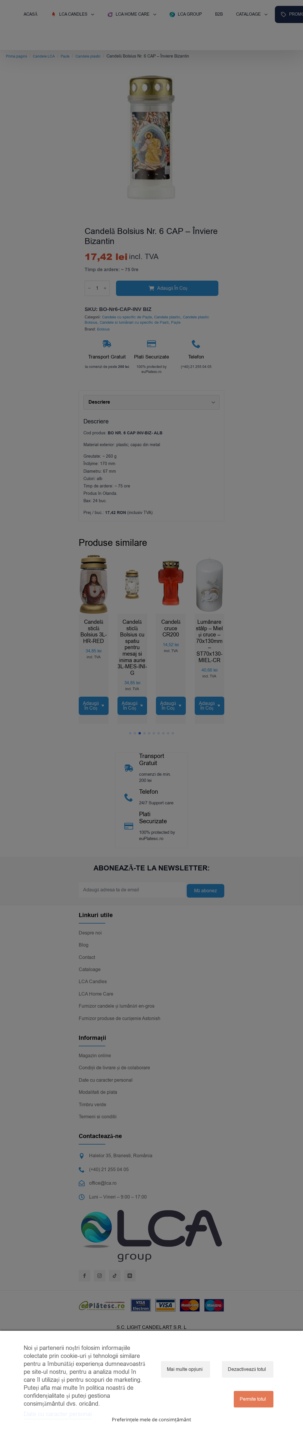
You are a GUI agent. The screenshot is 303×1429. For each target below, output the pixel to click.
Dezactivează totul (247, 1369)
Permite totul (253, 1399)
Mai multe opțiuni (185, 1369)
